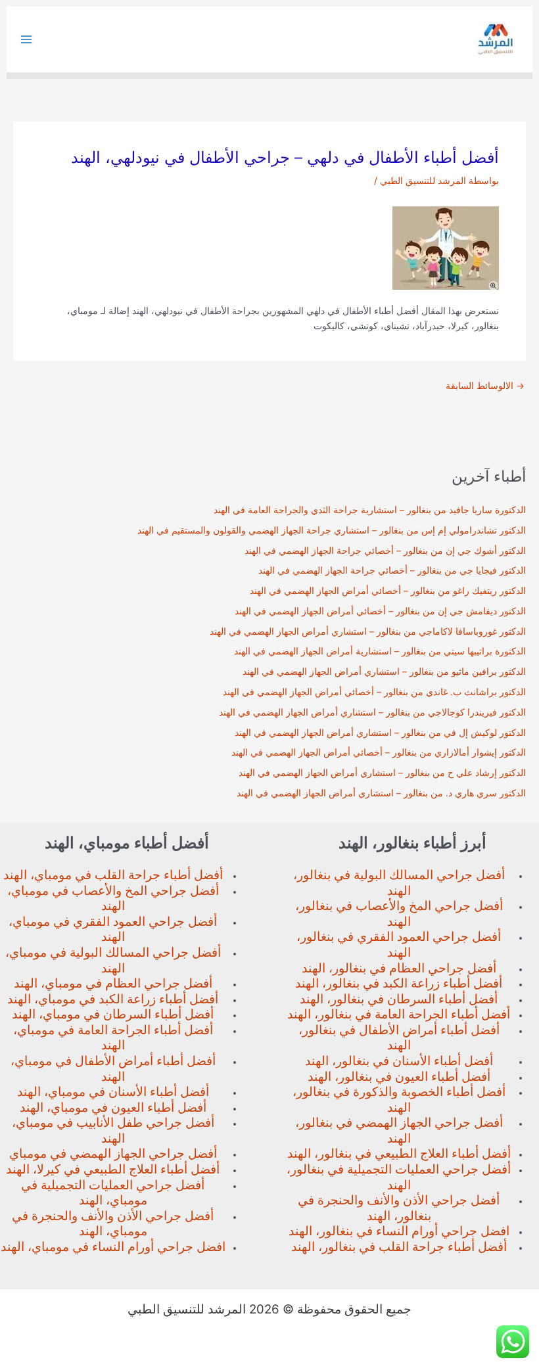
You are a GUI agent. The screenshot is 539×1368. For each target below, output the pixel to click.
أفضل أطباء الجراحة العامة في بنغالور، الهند (398, 1014)
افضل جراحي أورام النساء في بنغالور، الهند (399, 1231)
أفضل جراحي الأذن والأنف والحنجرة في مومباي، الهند (113, 1223)
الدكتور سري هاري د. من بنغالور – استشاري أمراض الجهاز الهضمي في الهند (381, 793)
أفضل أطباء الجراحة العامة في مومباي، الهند (113, 1037)
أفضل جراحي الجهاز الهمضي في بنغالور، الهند (399, 1130)
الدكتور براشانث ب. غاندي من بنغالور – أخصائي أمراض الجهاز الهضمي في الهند (374, 692)
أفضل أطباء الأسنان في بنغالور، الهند (399, 1060)
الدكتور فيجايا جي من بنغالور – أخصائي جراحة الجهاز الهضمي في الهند (392, 570)
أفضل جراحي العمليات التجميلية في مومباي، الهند (112, 1192)
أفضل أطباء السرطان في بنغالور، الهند (399, 999)
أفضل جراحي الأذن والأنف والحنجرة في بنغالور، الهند (399, 1208)
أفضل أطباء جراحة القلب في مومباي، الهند (113, 874)
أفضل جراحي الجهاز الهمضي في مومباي (113, 1153)
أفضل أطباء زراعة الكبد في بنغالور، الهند (398, 983)
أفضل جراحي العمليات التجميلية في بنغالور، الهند (399, 1177)
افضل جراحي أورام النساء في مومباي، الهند (113, 1246)
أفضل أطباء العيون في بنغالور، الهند (399, 1076)
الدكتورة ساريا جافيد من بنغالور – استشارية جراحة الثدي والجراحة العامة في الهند (370, 510)
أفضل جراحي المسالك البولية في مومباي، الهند (113, 960)
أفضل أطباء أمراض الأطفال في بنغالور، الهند (399, 1037)
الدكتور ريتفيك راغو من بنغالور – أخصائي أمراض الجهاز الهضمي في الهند (388, 590)
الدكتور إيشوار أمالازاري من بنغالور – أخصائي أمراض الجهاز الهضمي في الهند (378, 752)
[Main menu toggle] (26, 39)
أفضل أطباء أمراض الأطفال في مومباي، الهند (113, 1068)
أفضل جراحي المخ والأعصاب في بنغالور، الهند (399, 913)
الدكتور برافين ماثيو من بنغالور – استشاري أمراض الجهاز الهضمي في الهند (384, 671)
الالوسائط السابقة (485, 386)
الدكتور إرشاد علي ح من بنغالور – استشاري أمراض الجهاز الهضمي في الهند (382, 772)
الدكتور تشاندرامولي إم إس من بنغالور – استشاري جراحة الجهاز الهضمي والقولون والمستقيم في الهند (331, 530)
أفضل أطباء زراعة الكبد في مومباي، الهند (112, 999)
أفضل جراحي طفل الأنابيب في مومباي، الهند (113, 1130)
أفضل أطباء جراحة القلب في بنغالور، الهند (399, 1246)
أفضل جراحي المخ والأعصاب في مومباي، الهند (113, 898)
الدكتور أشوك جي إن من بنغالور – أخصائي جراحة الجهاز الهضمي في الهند (385, 550)
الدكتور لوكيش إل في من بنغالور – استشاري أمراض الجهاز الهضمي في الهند (380, 732)
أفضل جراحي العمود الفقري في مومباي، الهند (113, 929)
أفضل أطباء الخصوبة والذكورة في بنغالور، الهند (399, 1099)
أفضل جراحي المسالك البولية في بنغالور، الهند (399, 882)
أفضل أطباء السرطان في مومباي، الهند (113, 1014)
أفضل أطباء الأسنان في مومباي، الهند (113, 1091)
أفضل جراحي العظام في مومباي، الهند (113, 983)
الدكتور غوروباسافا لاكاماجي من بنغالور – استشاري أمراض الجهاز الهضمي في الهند (368, 631)
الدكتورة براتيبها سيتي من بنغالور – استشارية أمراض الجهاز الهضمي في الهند (380, 651)
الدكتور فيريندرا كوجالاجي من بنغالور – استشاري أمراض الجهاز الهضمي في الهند (372, 712)
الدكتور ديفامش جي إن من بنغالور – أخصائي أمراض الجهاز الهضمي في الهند (380, 611)
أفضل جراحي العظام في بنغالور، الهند (399, 968)
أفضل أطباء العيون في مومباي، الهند (113, 1107)
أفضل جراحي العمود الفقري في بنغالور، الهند (398, 944)
